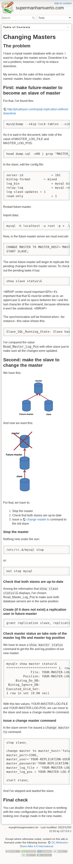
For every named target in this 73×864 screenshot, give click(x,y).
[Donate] (28, 851)
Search (34, 17)
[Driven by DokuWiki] (44, 854)
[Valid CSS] (28, 854)
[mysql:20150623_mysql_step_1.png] (36, 398)
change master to (38, 519)
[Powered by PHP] (44, 851)
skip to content (63, 3)
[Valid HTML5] (60, 851)
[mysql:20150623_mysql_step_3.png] (22, 462)
